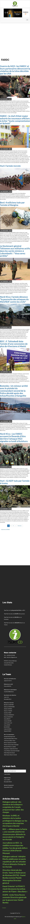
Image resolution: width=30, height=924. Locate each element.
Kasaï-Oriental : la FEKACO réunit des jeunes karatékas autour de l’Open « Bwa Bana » (15, 888)
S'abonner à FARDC (5, 529)
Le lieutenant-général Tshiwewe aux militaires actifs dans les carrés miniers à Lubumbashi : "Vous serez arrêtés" (15, 251)
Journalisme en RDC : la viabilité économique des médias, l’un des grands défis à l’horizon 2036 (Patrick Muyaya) (15, 848)
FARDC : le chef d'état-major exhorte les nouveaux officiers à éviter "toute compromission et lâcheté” (15, 120)
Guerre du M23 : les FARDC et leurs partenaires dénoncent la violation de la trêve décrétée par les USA (15, 70)
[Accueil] (15, 4)
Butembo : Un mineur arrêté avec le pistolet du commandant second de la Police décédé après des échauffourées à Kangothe (14, 391)
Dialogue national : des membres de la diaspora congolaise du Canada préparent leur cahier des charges (13, 807)
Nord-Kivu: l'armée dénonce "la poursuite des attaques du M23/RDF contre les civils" (14, 299)
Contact (4, 907)
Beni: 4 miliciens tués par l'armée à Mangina (12, 203)
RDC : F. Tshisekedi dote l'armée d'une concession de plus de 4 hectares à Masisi (14, 344)
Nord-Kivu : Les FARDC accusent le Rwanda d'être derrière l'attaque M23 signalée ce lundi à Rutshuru (14, 437)
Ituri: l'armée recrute (10, 166)
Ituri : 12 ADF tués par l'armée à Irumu (14, 481)
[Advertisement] (15, 40)
